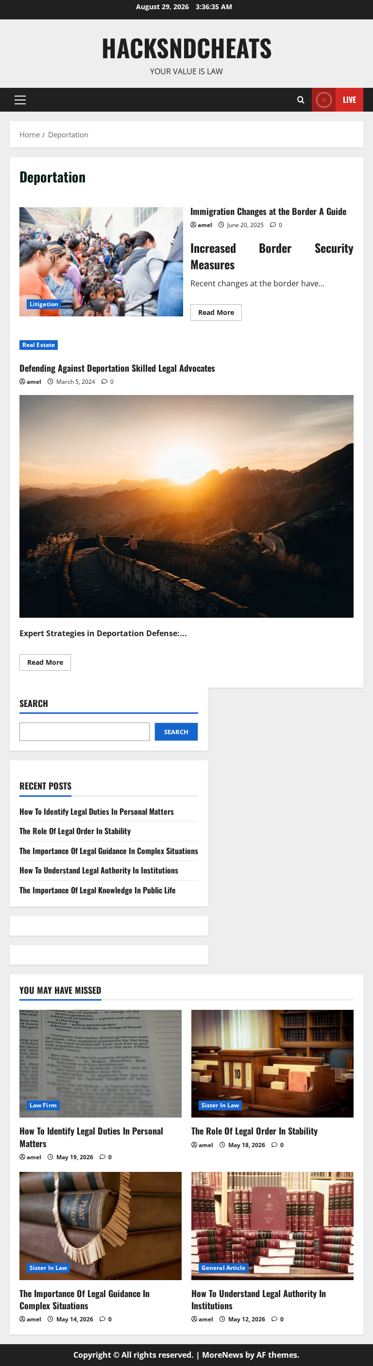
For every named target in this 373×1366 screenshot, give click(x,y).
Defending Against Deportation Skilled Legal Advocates (117, 368)
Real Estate (38, 345)
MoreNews (222, 1355)
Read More (220, 314)
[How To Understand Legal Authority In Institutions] (272, 1226)
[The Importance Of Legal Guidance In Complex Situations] (100, 1226)
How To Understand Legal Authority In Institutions (98, 870)
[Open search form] (301, 99)
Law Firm (43, 1105)
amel (205, 225)
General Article (224, 1268)
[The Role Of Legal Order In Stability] (272, 1064)
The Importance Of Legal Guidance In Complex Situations (108, 850)
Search (33, 703)
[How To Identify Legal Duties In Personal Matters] (100, 1064)
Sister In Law (220, 1105)
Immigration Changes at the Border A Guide (101, 261)
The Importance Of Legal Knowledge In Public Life (97, 890)
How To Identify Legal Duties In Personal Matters (96, 811)
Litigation (44, 304)
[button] (20, 99)
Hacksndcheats (187, 47)
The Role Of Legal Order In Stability (75, 831)
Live (349, 99)
